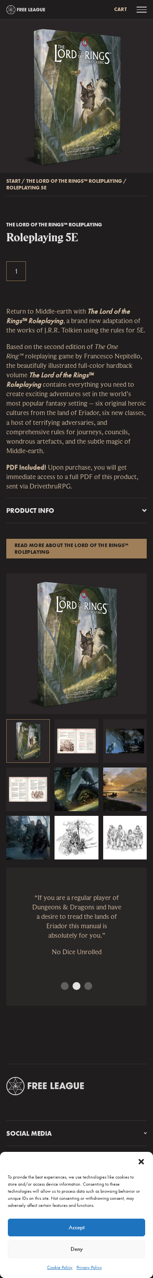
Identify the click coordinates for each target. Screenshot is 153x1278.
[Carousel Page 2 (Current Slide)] (76, 986)
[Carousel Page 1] (65, 986)
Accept (77, 1227)
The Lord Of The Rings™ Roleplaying (74, 181)
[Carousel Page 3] (88, 986)
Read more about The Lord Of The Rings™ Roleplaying (72, 548)
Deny (77, 1249)
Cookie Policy (60, 1267)
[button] (141, 1162)
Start (13, 181)
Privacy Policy (89, 1267)
